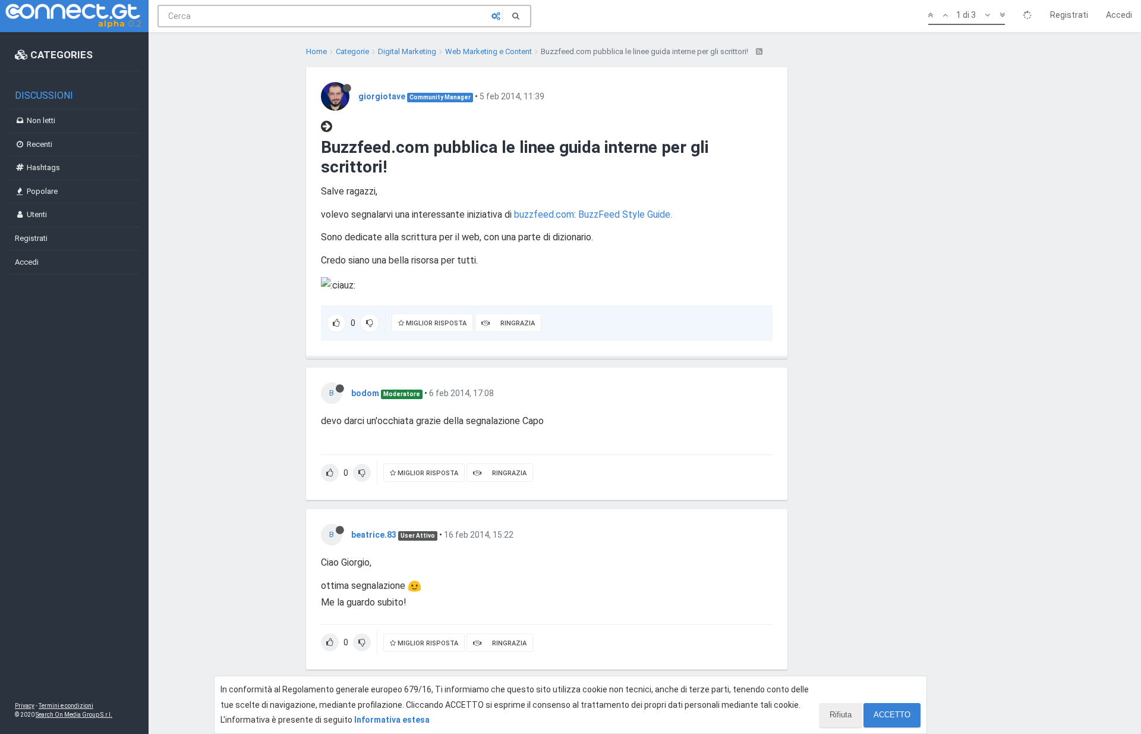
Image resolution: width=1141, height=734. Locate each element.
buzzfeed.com (544, 214)
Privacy (24, 705)
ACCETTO (892, 714)
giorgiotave (381, 96)
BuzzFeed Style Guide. (625, 214)
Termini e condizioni (66, 705)
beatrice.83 (373, 534)
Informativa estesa (392, 719)
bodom (365, 393)
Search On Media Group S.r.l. (74, 714)
